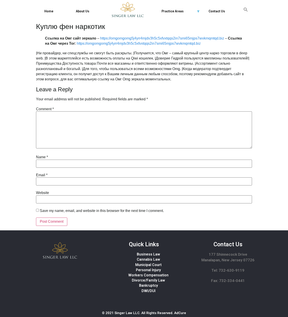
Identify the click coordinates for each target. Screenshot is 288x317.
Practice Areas (173, 11)
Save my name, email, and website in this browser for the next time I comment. (102, 211)
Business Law (148, 254)
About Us (82, 11)
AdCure (180, 313)
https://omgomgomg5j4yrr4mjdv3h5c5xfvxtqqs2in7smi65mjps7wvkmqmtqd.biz (162, 38)
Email (41, 175)
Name (42, 157)
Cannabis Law (148, 259)
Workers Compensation (148, 275)
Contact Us (217, 11)
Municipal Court (148, 265)
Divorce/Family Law (148, 280)
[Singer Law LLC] (128, 9)
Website (42, 193)
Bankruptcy (148, 285)
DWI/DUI (148, 291)
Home (48, 11)
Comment (45, 109)
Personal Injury (148, 270)
